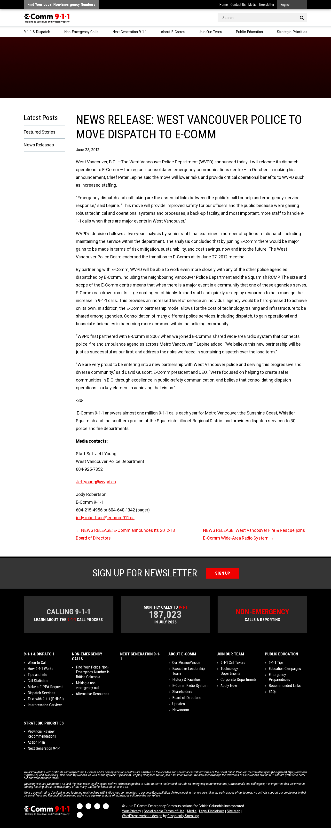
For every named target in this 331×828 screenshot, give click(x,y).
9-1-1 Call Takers (233, 662)
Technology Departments (230, 671)
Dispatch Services (41, 693)
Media (252, 5)
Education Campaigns (285, 668)
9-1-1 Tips (276, 662)
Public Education (249, 31)
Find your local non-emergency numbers (61, 4)
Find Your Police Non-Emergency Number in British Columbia (93, 672)
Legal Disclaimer (211, 811)
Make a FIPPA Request (45, 687)
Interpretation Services (45, 705)
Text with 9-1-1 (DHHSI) (46, 699)
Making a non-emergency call (87, 685)
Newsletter (266, 5)
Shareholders (182, 691)
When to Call (37, 662)
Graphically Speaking (183, 816)
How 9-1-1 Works (40, 668)
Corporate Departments (239, 679)
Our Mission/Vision (186, 662)
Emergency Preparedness (279, 677)
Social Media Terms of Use (164, 811)
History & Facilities (186, 679)
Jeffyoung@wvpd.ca (96, 481)
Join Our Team (210, 31)
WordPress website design (142, 816)
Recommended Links (285, 685)
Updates (178, 703)
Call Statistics (38, 680)
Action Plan (36, 742)
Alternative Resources (92, 694)
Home (224, 5)
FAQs (272, 691)
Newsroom (180, 710)
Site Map (233, 811)
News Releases (39, 144)
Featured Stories (39, 132)
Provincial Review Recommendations (42, 734)
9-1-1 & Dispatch (37, 31)
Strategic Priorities (292, 31)
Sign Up (222, 573)
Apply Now (229, 685)
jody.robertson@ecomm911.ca (105, 517)
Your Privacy (131, 811)
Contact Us (238, 5)
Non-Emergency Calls (81, 31)
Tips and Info (37, 674)
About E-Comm (173, 31)
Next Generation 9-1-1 (129, 31)
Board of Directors (186, 697)
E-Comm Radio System (189, 685)
